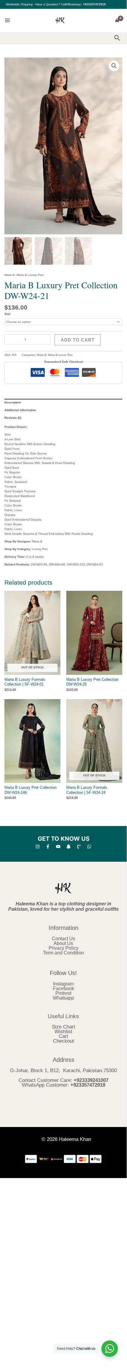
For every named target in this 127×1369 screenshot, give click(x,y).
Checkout (63, 1041)
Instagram (63, 983)
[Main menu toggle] (7, 20)
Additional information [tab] (20, 410)
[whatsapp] (89, 846)
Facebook (63, 988)
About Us (63, 943)
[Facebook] (48, 846)
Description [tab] (12, 402)
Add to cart (78, 339)
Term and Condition (63, 952)
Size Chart (63, 1027)
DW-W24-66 (39, 564)
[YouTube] (58, 846)
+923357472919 (94, 4)
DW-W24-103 (76, 564)
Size (7, 313)
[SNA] (68, 846)
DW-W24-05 (95, 564)
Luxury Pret (40, 549)
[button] (117, 38)
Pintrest (63, 993)
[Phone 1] (79, 846)
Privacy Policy (63, 948)
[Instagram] (37, 846)
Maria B (9, 275)
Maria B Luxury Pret (30, 275)
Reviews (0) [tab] (12, 417)
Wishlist (63, 1031)
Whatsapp (63, 997)
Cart (63, 1036)
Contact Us (63, 938)
